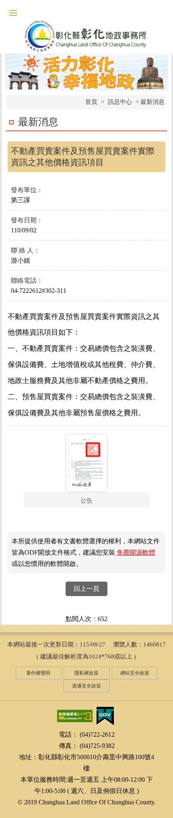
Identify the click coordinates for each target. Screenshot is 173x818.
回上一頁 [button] (86, 588)
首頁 (91, 102)
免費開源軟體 (136, 552)
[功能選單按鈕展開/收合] (12, 12)
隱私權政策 (86, 673)
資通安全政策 (86, 685)
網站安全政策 (134, 673)
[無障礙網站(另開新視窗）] (75, 715)
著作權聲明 (38, 673)
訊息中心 (120, 102)
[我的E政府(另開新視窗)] (105, 715)
